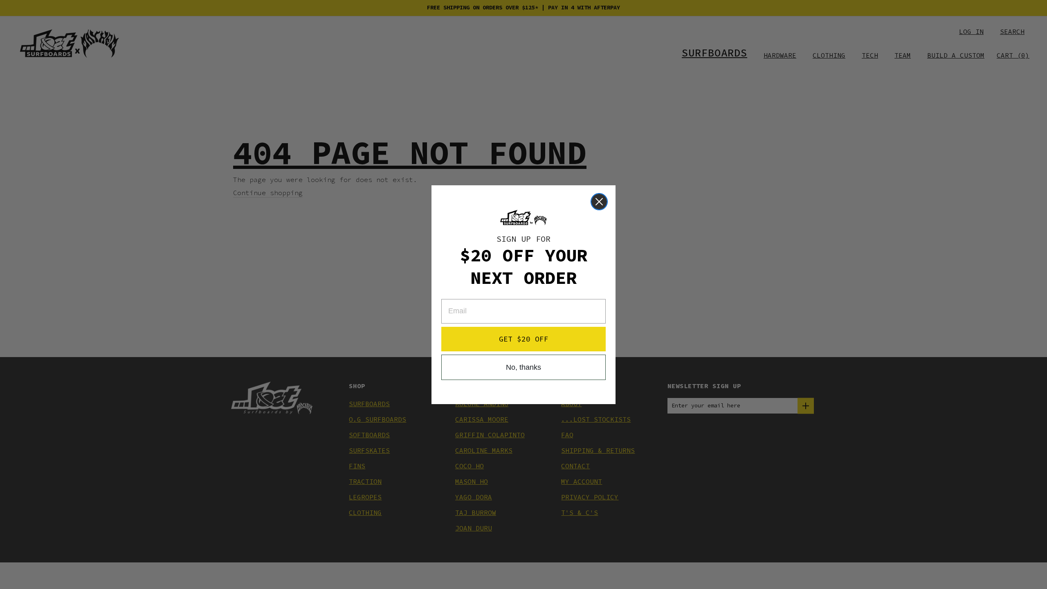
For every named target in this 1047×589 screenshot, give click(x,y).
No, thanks (523, 367)
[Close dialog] (599, 201)
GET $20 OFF (523, 339)
